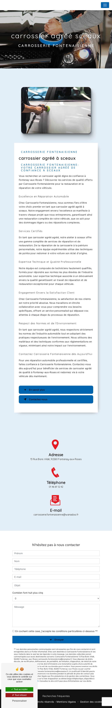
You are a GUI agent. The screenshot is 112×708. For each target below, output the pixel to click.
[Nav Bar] (105, 5)
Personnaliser (19, 701)
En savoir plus (37, 389)
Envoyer (59, 639)
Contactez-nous (38, 399)
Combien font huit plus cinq (27, 592)
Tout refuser (20, 695)
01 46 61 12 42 (56, 486)
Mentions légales (66, 701)
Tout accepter (20, 689)
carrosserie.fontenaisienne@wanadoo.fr (56, 514)
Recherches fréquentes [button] (56, 696)
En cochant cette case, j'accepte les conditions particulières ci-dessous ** (56, 631)
